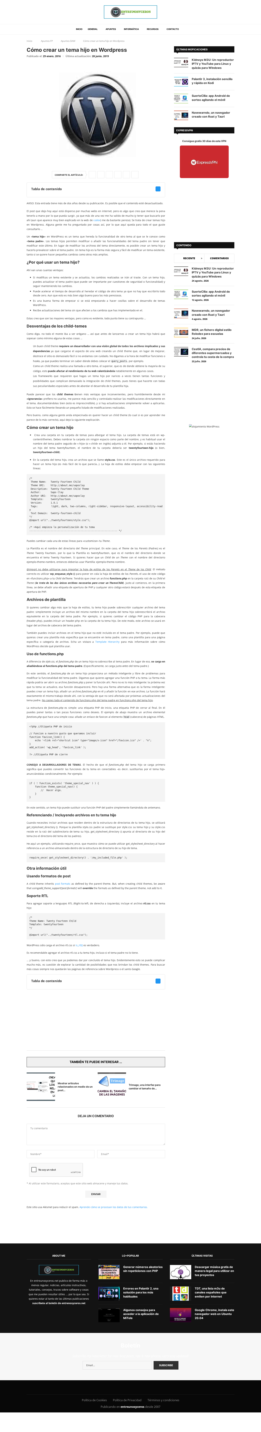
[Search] (186, 29)
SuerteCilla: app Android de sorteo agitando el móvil (211, 97)
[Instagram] (104, 1387)
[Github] (136, 1387)
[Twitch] (144, 1387)
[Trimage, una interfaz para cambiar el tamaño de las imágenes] (112, 1086)
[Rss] (152, 1387)
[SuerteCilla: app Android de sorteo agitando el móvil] (181, 98)
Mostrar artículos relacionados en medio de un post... (75, 1087)
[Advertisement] (96, 1020)
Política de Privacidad (127, 1400)
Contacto (173, 29)
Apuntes (111, 29)
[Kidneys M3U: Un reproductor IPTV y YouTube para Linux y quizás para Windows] (181, 62)
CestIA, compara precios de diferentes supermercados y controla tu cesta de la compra (213, 353)
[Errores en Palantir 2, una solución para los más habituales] (109, 1293)
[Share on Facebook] (92, 174)
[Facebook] (90, 1387)
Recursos (153, 29)
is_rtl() (79, 945)
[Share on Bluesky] (126, 174)
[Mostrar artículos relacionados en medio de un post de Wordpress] (41, 1086)
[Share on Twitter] (100, 174)
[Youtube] (120, 1387)
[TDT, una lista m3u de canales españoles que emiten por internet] (180, 1293)
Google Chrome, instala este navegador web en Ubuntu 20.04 (214, 1314)
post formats (62, 883)
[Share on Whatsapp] (117, 174)
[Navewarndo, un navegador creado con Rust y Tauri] (181, 115)
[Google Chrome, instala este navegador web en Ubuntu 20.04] (180, 1315)
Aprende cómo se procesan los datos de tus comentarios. (114, 1207)
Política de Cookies (94, 1400)
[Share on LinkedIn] (109, 174)
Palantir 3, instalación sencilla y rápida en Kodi (212, 81)
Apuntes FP (47, 41)
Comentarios (219, 258)
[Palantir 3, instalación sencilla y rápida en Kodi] (181, 81)
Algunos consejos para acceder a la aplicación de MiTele (141, 1314)
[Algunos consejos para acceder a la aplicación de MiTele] (109, 1315)
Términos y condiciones (163, 1400)
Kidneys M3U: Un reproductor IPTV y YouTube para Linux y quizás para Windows (213, 64)
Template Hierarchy (107, 641)
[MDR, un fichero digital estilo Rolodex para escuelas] (181, 332)
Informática (131, 29)
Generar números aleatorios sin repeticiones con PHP (143, 1269)
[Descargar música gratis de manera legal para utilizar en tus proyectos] (180, 1272)
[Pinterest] (112, 1387)
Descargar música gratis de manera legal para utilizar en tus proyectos (214, 1271)
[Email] (128, 1387)
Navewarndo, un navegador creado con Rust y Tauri (211, 114)
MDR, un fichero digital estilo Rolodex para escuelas (212, 331)
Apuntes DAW (68, 41)
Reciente (189, 258)
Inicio (79, 29)
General (93, 29)
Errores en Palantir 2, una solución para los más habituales (140, 1292)
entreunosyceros (133, 1407)
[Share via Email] (134, 174)
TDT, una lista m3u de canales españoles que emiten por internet (211, 1292)
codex (96, 220)
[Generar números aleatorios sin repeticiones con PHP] (109, 1272)
